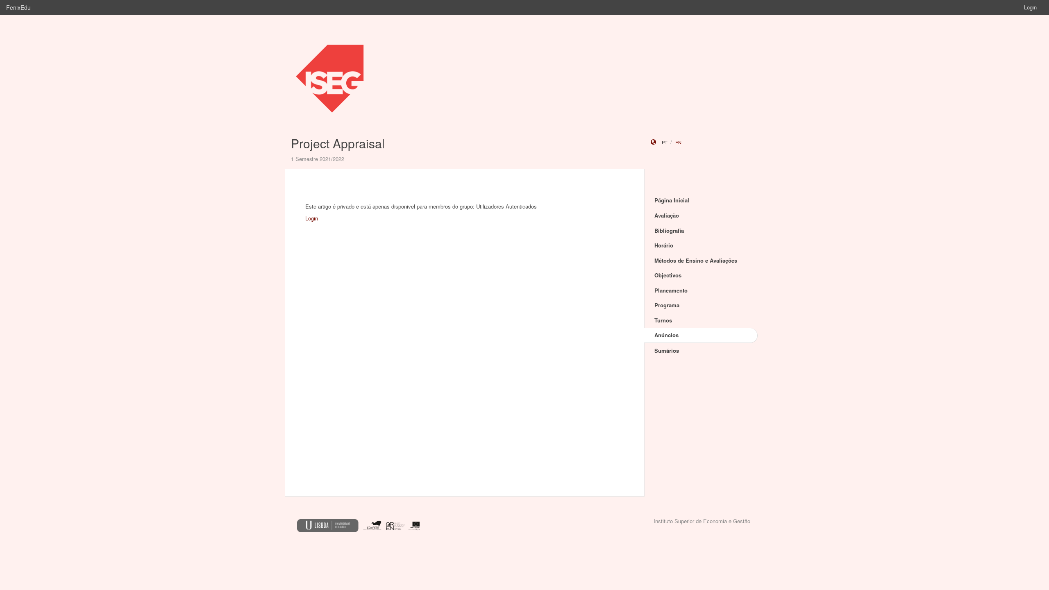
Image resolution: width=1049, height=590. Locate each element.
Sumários (666, 350)
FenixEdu (18, 7)
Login (1030, 7)
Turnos (663, 320)
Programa (666, 305)
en (678, 142)
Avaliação (666, 215)
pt (665, 142)
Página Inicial (671, 200)
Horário (663, 245)
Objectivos (667, 275)
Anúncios (666, 335)
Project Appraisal (338, 143)
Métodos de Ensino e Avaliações (695, 260)
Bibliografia (669, 230)
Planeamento (671, 290)
